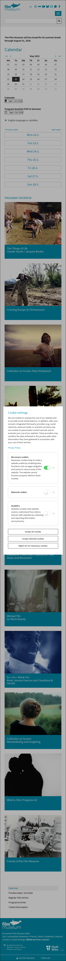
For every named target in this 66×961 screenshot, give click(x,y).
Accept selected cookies (33, 538)
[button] (53, 467)
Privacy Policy (14, 447)
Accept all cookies (33, 531)
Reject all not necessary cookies (33, 545)
